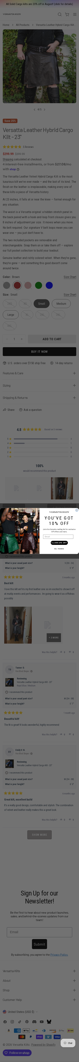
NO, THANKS (59, 549)
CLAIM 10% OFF (59, 543)
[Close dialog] (77, 510)
